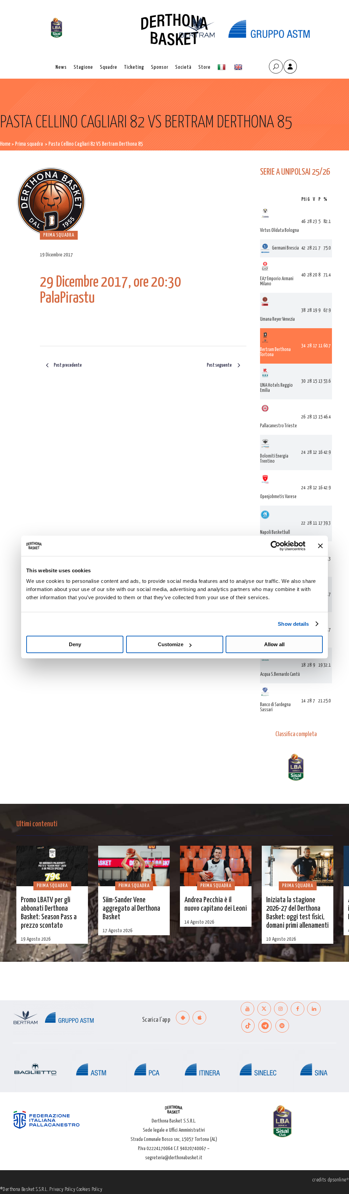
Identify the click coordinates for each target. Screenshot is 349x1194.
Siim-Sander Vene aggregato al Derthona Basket (131, 908)
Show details (293, 624)
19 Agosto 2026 (36, 939)
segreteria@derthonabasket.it (173, 1157)
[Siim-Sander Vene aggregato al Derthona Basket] (134, 866)
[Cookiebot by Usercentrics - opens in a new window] (275, 546)
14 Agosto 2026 (199, 922)
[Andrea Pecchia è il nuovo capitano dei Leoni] (216, 866)
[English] (239, 67)
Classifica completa (296, 734)
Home (5, 144)
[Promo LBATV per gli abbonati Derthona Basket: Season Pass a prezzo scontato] (52, 866)
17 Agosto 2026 (118, 930)
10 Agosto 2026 (281, 939)
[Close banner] (320, 545)
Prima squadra (29, 144)
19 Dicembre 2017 (56, 254)
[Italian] (222, 67)
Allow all (274, 644)
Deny (75, 644)
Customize (170, 644)
